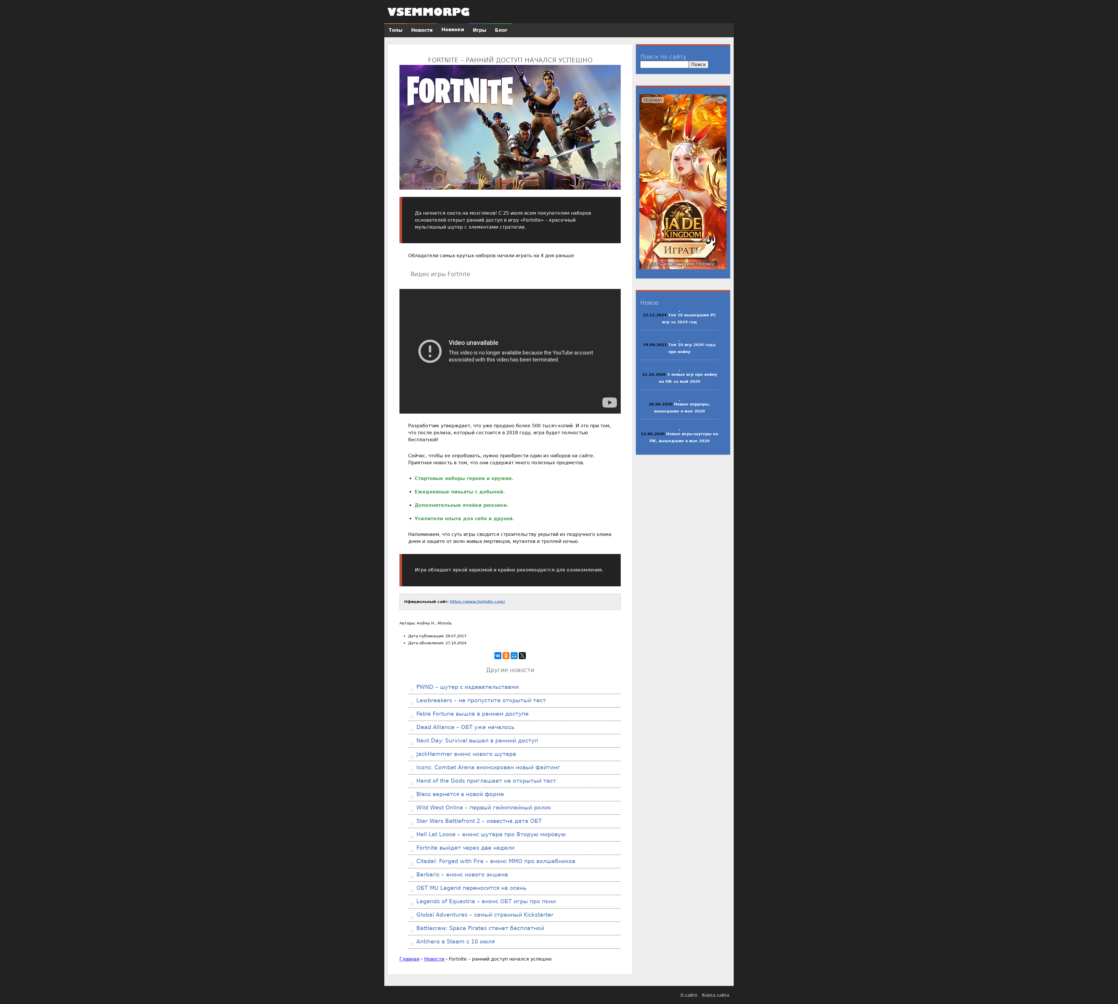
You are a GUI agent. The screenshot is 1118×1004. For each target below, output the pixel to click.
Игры (479, 30)
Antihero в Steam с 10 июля (455, 941)
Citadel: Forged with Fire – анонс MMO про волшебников (495, 861)
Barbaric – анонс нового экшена (461, 874)
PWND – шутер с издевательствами (467, 687)
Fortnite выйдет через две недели (464, 847)
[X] (522, 655)
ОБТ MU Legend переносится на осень (470, 888)
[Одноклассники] (506, 655)
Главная (409, 959)
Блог (501, 30)
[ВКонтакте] (497, 655)
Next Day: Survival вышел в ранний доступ (476, 740)
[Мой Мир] (514, 655)
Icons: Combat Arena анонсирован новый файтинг (487, 767)
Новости (434, 959)
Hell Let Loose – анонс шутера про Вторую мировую (490, 834)
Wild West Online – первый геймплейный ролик (483, 807)
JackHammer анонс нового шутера (465, 754)
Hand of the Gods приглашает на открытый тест (485, 780)
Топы (395, 30)
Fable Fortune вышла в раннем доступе (472, 713)
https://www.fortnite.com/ (477, 601)
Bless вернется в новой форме (459, 794)
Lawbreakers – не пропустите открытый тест (480, 700)
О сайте (689, 995)
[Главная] (428, 11)
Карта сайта (715, 995)
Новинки (452, 29)
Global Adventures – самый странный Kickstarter (484, 914)
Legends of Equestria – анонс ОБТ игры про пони (485, 901)
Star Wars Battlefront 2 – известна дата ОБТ (478, 821)
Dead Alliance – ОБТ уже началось (464, 727)
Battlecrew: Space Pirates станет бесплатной (479, 928)
